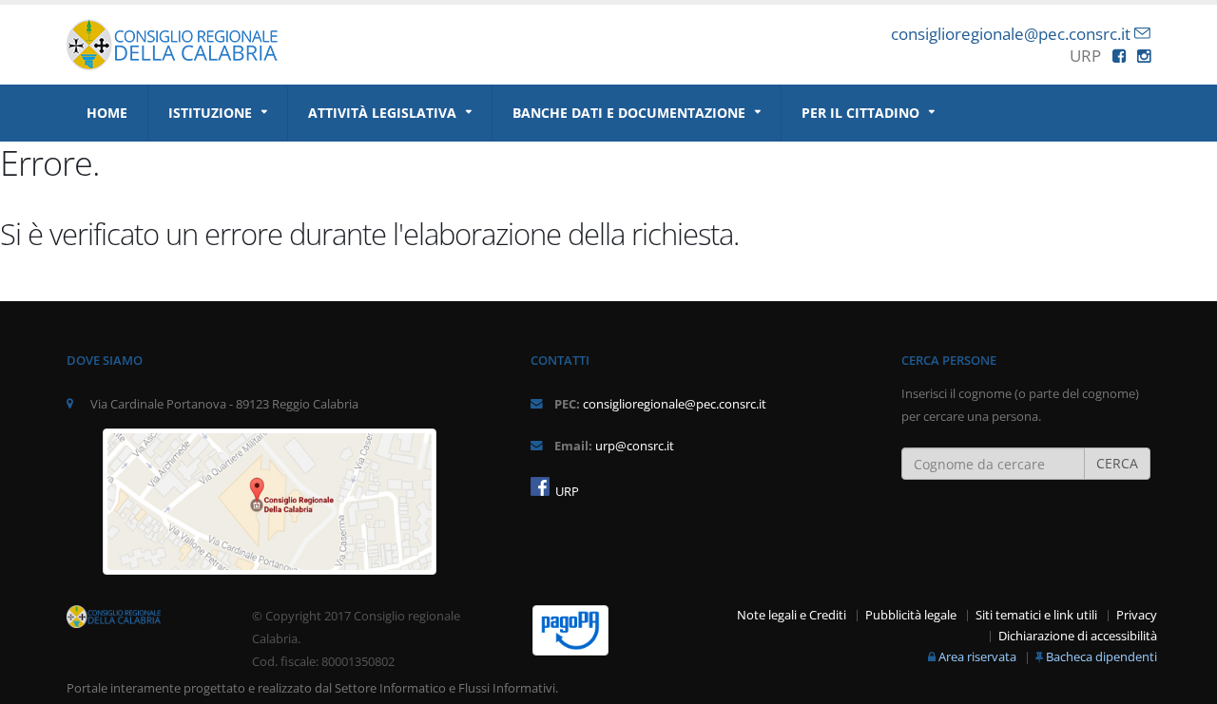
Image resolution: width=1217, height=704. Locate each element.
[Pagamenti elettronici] (570, 630)
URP (565, 492)
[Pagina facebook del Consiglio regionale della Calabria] (540, 486)
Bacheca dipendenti (1101, 657)
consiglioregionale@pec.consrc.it (1010, 34)
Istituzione (210, 113)
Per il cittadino (860, 113)
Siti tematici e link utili (1036, 615)
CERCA (1117, 463)
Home (107, 113)
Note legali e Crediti (791, 615)
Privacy (1136, 615)
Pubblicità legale (910, 615)
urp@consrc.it (634, 446)
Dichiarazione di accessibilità (1077, 636)
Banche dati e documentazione (628, 113)
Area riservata (977, 657)
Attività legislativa (382, 113)
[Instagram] (1143, 56)
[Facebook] (1119, 56)
